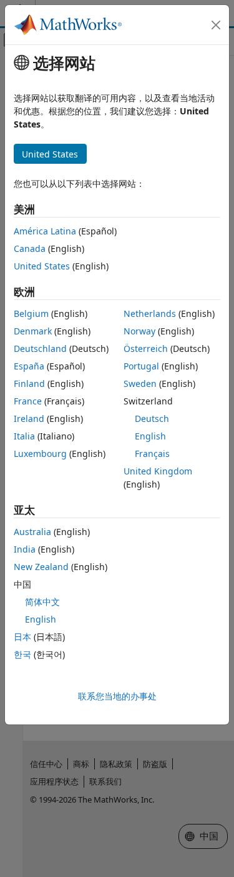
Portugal (141, 366)
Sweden (140, 383)
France (28, 401)
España (29, 366)
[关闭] (216, 25)
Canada (30, 248)
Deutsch (152, 418)
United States (42, 266)
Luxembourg (40, 453)
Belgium (31, 313)
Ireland (29, 418)
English (150, 436)
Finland (29, 383)
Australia (32, 532)
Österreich (146, 348)
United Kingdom (158, 471)
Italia (24, 436)
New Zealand (41, 567)
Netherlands (150, 313)
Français (152, 453)
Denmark (33, 331)
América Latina (45, 231)
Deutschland (40, 348)
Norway (139, 331)
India (25, 549)
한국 (22, 654)
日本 (22, 637)
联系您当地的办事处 (117, 696)
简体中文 (42, 602)
